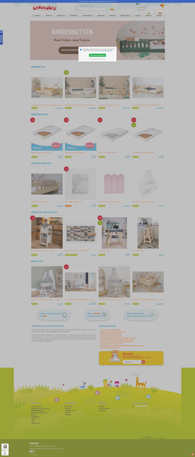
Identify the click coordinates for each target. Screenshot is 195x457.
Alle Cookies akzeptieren (97, 55)
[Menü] (8, 444)
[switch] (5, 454)
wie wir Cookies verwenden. (106, 50)
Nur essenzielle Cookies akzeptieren (97, 59)
